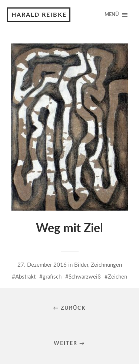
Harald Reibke (39, 15)
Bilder (81, 265)
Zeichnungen (106, 265)
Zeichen (117, 277)
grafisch (52, 277)
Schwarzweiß (85, 277)
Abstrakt (25, 277)
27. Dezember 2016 (42, 265)
